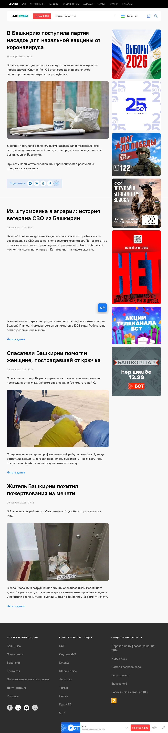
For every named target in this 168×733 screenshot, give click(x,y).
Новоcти (12, 3)
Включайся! (119, 683)
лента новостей (65, 16)
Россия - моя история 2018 (129, 692)
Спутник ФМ (37, 3)
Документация (17, 688)
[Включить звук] (102, 307)
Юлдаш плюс (71, 3)
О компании (15, 654)
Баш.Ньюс (14, 646)
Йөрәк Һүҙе (119, 658)
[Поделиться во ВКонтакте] (37, 183)
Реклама (13, 696)
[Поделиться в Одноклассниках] (43, 183)
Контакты (13, 671)
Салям (114, 3)
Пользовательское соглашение (28, 679)
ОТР (62, 713)
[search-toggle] (155, 16)
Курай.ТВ (127, 3)
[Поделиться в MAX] (30, 183)
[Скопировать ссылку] (56, 183)
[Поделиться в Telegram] (50, 183)
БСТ (24, 3)
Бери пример (120, 675)
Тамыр (102, 3)
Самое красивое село (126, 667)
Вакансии (13, 662)
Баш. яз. (132, 16)
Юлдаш (53, 3)
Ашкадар (88, 3)
